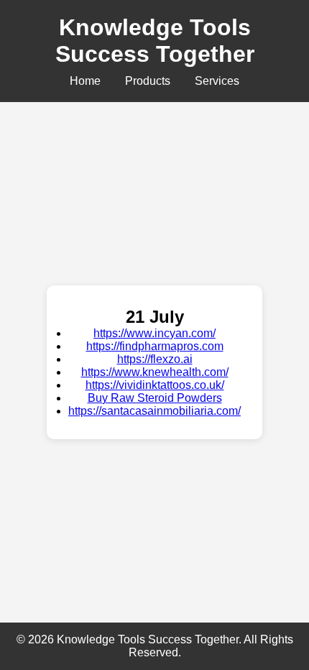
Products (147, 81)
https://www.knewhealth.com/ (155, 372)
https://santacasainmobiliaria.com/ (154, 411)
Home (85, 81)
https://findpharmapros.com (154, 346)
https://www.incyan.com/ (154, 333)
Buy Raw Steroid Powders (155, 398)
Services (217, 81)
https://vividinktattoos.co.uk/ (155, 385)
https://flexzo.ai (155, 359)
